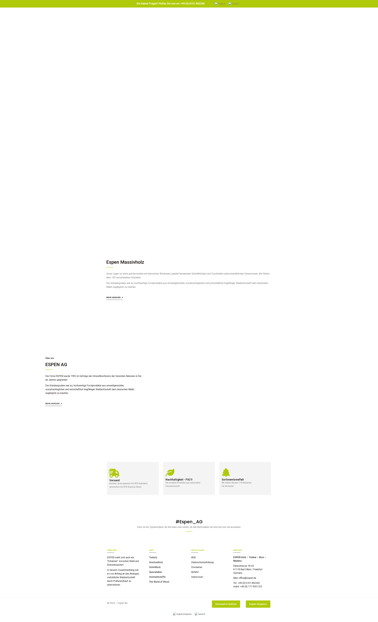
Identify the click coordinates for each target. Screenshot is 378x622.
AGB (193, 557)
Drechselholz (156, 562)
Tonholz (153, 557)
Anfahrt (195, 572)
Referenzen (197, 581)
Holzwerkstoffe (157, 577)
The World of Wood (159, 581)
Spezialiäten (155, 572)
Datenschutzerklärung (202, 562)
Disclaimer (196, 567)
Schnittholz (155, 567)
